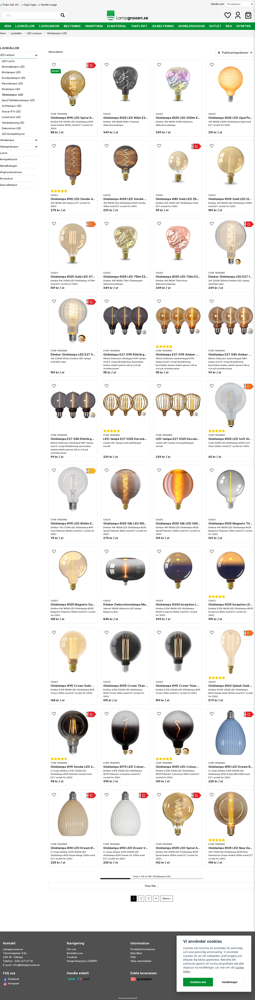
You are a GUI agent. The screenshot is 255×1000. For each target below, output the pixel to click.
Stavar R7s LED (11, 111)
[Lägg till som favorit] (227, 15)
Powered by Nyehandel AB (127, 998)
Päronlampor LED (12, 83)
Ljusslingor (49, 26)
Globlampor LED (12, 94)
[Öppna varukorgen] (248, 15)
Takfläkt (139, 26)
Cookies (72, 957)
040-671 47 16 (24, 961)
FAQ (133, 957)
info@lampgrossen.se (26, 965)
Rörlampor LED (11, 89)
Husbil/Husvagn (191, 26)
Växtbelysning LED (13, 122)
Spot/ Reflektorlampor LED (18, 100)
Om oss (71, 949)
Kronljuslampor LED (13, 78)
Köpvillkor (136, 953)
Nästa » (167, 898)
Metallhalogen (8, 165)
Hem (7, 26)
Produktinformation (142, 949)
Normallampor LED (13, 66)
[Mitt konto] (238, 15)
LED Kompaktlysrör (13, 134)
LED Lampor (34, 33)
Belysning (72, 26)
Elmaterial (116, 26)
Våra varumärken (140, 961)
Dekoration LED (11, 128)
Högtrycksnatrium (11, 172)
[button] (63, 15)
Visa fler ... (152, 886)
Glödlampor (7, 140)
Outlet (215, 26)
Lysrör (3, 153)
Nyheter (244, 26)
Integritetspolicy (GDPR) (82, 961)
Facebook (13, 979)
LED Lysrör (8, 61)
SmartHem (94, 26)
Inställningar (230, 982)
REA (229, 26)
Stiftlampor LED (11, 106)
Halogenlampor (9, 146)
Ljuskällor (25, 26)
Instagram (13, 983)
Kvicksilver (6, 178)
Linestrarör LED (11, 117)
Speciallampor (8, 185)
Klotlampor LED (11, 72)
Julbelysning (163, 26)
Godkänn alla (198, 982)
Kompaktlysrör (9, 159)
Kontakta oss (75, 953)
